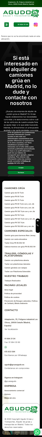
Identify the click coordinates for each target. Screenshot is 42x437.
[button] (37, 432)
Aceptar (21, 167)
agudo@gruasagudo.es (14, 364)
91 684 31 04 (9, 338)
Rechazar (21, 172)
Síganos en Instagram (13, 377)
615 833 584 (9, 351)
